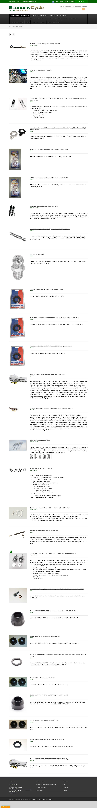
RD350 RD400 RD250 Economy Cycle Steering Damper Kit (45, 43)
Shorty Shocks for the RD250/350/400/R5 (41, 468)
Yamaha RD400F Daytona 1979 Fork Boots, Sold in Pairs (44, 720)
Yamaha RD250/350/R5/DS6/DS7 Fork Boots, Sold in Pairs (45, 636)
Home (65, 784)
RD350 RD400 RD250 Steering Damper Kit (40, 70)
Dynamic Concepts (36, 799)
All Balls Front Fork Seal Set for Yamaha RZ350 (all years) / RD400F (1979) (49, 177)
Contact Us (66, 787)
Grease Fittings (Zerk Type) (37, 254)
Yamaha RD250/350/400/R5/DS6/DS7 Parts (46, 784)
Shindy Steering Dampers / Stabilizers (40, 440)
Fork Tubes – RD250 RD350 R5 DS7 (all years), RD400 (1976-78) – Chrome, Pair (50, 229)
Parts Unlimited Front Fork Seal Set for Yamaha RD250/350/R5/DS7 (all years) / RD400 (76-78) (54, 317)
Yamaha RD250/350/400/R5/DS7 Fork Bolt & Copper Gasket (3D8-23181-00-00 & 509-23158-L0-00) (57, 589)
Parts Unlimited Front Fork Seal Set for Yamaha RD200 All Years (46, 289)
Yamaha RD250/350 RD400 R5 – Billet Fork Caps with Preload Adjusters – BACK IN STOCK (53, 553)
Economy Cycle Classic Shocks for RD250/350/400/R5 (44, 206)
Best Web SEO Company (47, 799)
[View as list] (13, 34)
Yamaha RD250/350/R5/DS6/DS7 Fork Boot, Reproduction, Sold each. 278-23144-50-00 (52, 610)
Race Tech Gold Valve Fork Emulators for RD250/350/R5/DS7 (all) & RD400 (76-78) (51, 408)
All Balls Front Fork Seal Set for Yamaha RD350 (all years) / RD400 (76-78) (49, 149)
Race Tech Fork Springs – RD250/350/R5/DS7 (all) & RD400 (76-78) (47, 374)
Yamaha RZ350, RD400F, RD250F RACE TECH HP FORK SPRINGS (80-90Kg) (49, 759)
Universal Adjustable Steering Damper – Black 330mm (44, 530)
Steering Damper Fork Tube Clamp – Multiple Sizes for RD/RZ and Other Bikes (50, 507)
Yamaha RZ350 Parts (41, 787)
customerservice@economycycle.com (29, 1)
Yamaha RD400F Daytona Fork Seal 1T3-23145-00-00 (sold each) (47, 739)
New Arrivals (39, 790)
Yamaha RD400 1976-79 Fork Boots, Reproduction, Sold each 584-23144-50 (49, 695)
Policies (65, 790)
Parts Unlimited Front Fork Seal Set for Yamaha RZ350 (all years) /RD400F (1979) (51, 346)
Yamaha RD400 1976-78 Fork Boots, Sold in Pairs (42, 677)
